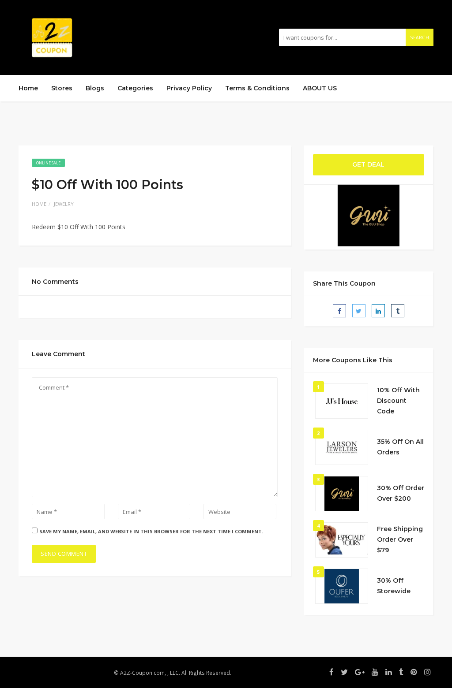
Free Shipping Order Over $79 (400, 539)
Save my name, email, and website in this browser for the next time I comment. (151, 531)
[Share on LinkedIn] (378, 310)
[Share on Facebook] (339, 310)
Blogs (95, 88)
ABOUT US (320, 88)
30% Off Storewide (394, 585)
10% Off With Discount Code (398, 400)
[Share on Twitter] (358, 310)
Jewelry (64, 204)
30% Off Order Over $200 (400, 493)
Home (28, 88)
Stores (61, 88)
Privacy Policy (189, 88)
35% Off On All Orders (400, 447)
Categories (135, 88)
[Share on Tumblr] (397, 310)
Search (419, 37)
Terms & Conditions (257, 88)
